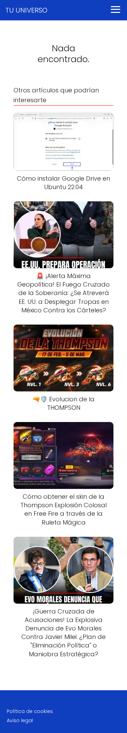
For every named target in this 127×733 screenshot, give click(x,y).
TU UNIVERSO (26, 10)
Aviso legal (20, 720)
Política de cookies (30, 711)
